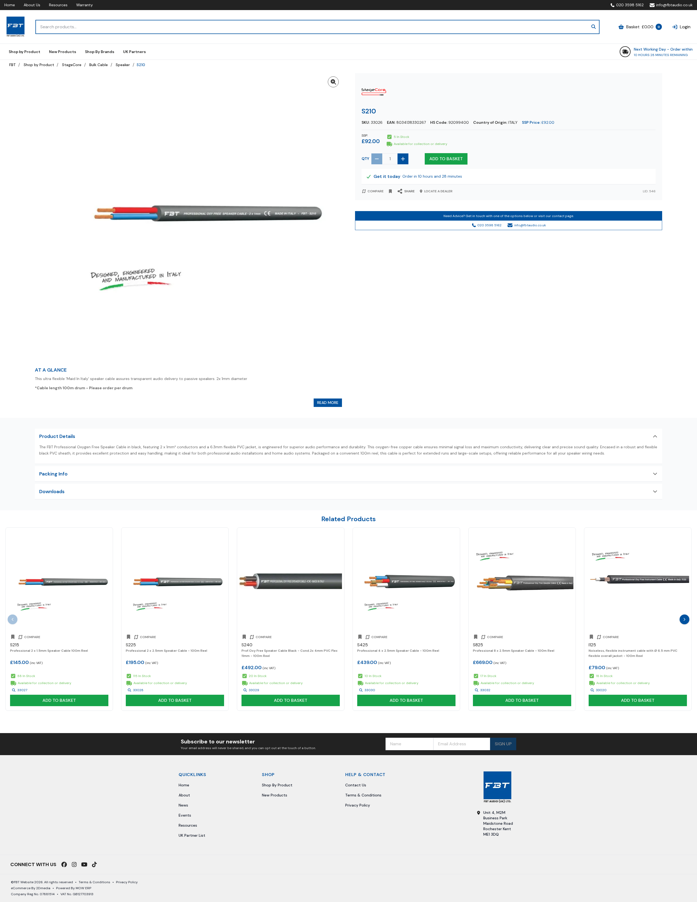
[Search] (593, 27)
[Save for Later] (390, 191)
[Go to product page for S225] (174, 581)
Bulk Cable (98, 64)
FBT (12, 64)
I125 (592, 645)
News (183, 805)
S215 (14, 645)
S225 (131, 645)
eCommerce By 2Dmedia (30, 888)
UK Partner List (192, 835)
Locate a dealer (438, 191)
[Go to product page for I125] (637, 581)
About (184, 795)
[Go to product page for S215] (59, 581)
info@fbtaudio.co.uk (674, 4)
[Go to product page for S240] (290, 581)
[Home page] (16, 27)
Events (185, 815)
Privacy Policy (357, 805)
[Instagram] (74, 864)
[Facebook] (64, 864)
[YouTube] (84, 864)
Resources (58, 4)
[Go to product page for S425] (406, 581)
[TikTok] (94, 864)
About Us (32, 4)
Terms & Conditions (363, 795)
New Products (274, 795)
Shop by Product (39, 64)
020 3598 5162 (630, 4)
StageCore (71, 64)
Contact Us (355, 785)
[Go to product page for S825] (522, 581)
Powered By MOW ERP (73, 888)
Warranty (84, 4)
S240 (246, 645)
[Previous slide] (12, 619)
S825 (478, 645)
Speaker (123, 64)
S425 (362, 645)
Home (9, 4)
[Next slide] (684, 619)
